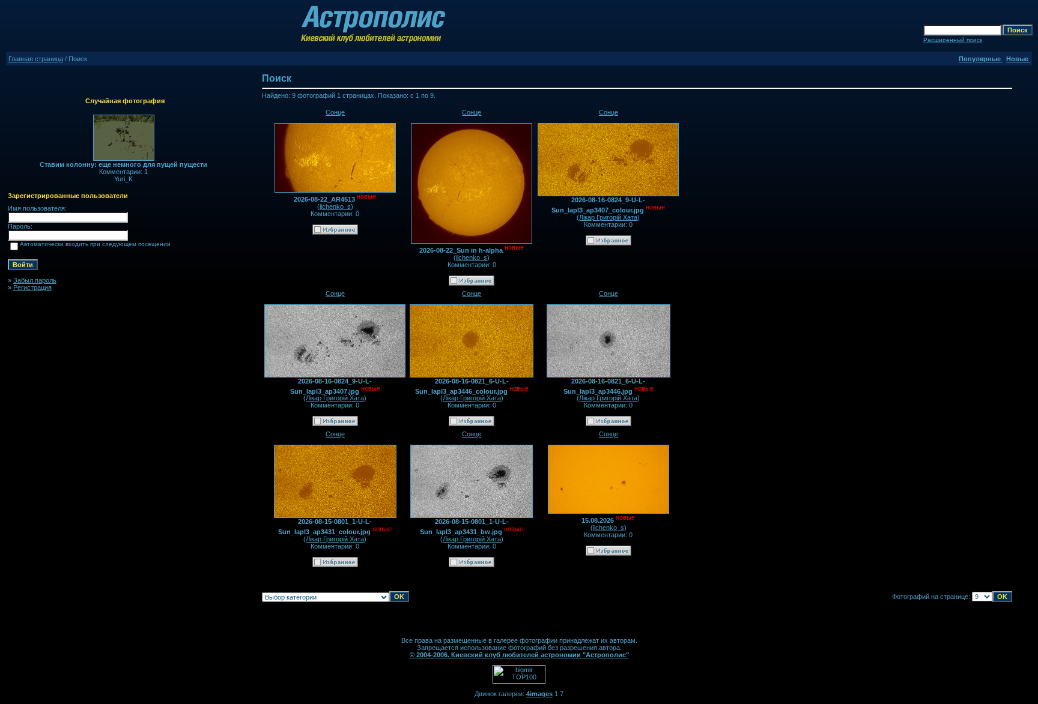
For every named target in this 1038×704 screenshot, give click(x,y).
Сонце (335, 112)
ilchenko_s (335, 206)
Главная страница (35, 58)
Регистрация (32, 287)
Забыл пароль (34, 280)
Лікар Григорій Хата (608, 217)
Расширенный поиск (952, 40)
